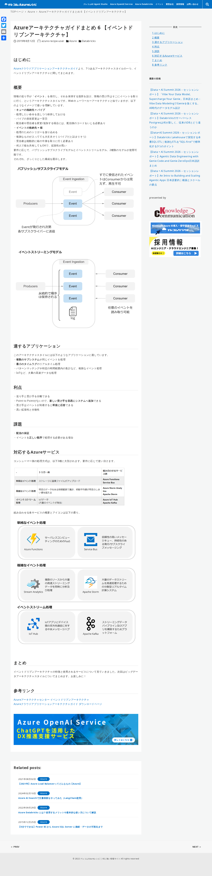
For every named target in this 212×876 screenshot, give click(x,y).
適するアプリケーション (167, 42)
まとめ (157, 60)
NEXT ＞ (196, 846)
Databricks (89, 41)
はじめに (158, 33)
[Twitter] (4, 25)
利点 (156, 46)
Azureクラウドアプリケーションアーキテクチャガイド (46, 68)
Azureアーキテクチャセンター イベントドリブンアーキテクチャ (51, 699)
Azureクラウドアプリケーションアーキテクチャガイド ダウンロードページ (58, 704)
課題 (156, 51)
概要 (156, 37)
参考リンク (159, 64)
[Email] (4, 32)
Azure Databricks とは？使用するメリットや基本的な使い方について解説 (57, 812)
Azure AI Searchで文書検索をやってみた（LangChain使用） (50, 798)
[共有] (4, 38)
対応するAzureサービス (167, 55)
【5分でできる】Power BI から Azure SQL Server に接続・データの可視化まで (60, 826)
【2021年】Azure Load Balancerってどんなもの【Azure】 (50, 783)
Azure (73, 41)
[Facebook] (4, 19)
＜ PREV (15, 846)
